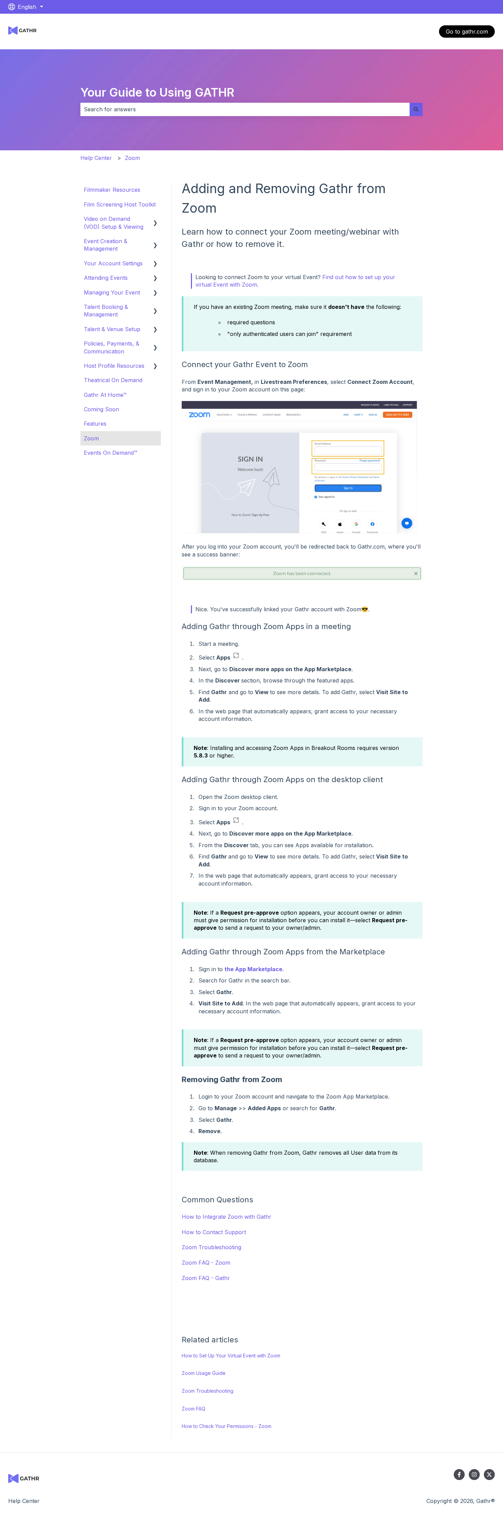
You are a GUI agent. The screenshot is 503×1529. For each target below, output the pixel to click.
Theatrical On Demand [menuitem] (113, 380)
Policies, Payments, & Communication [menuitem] (111, 347)
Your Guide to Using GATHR (157, 92)
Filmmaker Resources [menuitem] (112, 189)
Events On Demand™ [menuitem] (110, 452)
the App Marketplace (253, 969)
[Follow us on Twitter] (489, 1474)
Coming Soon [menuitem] (101, 409)
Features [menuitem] (95, 423)
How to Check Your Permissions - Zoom (226, 1426)
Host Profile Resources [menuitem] (114, 365)
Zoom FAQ (193, 1409)
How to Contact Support (214, 1232)
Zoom (132, 157)
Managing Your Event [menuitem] (112, 292)
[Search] (416, 109)
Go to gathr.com (467, 31)
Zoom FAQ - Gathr (206, 1278)
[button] (155, 219)
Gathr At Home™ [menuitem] (105, 394)
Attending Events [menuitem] (106, 277)
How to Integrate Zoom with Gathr (226, 1216)
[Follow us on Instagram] (474, 1474)
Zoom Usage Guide (203, 1373)
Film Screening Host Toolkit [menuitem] (120, 204)
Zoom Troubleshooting (211, 1247)
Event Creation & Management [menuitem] (105, 245)
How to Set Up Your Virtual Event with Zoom (231, 1355)
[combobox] (245, 109)
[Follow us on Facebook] (459, 1474)
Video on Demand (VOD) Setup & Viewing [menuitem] (113, 222)
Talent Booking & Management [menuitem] (106, 310)
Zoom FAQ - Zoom (206, 1262)
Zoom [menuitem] (91, 438)
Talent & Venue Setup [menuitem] (112, 329)
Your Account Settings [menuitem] (113, 263)
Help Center (96, 157)
